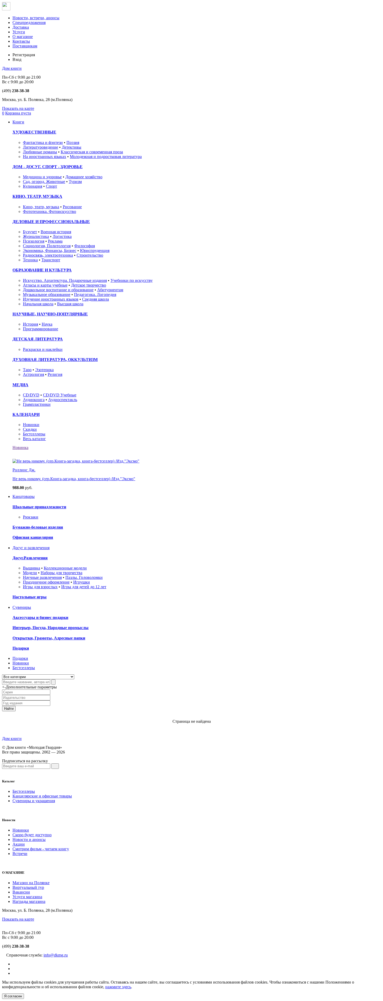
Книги (18, 122)
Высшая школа (70, 304)
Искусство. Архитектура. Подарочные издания (65, 280)
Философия (84, 246)
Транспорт (50, 260)
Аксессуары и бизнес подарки (40, 617)
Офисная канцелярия (33, 537)
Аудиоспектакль (62, 399)
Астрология (33, 374)
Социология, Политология (47, 246)
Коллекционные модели (65, 568)
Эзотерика (44, 370)
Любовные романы (40, 152)
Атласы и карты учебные (45, 285)
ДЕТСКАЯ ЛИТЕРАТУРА (38, 339)
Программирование (40, 329)
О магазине (23, 36)
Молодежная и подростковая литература (106, 156)
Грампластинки (37, 404)
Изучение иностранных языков (50, 299)
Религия (55, 374)
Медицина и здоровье (42, 177)
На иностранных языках (44, 156)
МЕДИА (20, 385)
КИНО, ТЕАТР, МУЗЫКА (37, 196)
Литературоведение (40, 147)
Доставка (21, 27)
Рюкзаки (30, 517)
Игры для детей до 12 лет (83, 587)
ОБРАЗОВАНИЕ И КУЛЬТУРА (42, 270)
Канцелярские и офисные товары (42, 796)
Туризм (75, 181)
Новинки (31, 424)
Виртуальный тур (28, 887)
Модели (30, 573)
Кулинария (32, 186)
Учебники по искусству (131, 280)
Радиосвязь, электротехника (48, 255)
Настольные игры (30, 597)
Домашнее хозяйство (83, 177)
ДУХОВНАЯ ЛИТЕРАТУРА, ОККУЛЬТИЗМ (55, 359)
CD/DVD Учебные (59, 395)
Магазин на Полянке (31, 882)
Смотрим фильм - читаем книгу (41, 849)
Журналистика (36, 236)
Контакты (21, 41)
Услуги (19, 32)
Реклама (55, 241)
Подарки (21, 648)
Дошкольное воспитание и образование (58, 290)
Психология (33, 241)
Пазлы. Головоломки (84, 577)
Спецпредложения (29, 22)
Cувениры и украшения (34, 801)
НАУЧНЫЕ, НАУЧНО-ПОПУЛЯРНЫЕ (50, 314)
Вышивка (31, 568)
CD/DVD (31, 395)
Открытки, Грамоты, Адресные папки (49, 638)
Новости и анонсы (29, 839)
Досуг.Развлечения (30, 558)
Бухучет (30, 232)
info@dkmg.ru (56, 955)
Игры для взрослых (40, 587)
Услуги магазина (27, 897)
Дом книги (12, 68)
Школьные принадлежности (39, 507)
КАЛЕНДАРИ (26, 414)
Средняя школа (95, 299)
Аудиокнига (34, 399)
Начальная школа (38, 304)
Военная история (56, 232)
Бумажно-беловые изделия (38, 527)
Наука (47, 324)
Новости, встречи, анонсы (36, 18)
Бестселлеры (34, 434)
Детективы (71, 147)
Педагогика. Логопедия (95, 294)
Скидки (30, 429)
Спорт (51, 186)
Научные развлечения (42, 577)
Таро (27, 370)
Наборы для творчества (61, 573)
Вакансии (21, 892)
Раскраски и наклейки (43, 349)
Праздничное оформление (46, 582)
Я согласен (13, 996)
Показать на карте (18, 108)
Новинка (20, 447)
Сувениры (22, 607)
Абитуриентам (110, 290)
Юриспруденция (94, 250)
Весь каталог (34, 438)
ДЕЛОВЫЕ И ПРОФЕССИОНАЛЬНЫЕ (51, 221)
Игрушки (81, 582)
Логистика (62, 236)
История (30, 324)
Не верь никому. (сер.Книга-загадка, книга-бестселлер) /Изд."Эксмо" (74, 479)
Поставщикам (25, 46)
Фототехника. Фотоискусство (49, 211)
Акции (19, 844)
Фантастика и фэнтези (43, 142)
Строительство (90, 255)
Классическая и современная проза (92, 152)
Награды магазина (29, 901)
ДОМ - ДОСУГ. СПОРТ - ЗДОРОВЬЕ (48, 166)
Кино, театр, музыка (41, 207)
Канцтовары (24, 496)
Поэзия (72, 142)
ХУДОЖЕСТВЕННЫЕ (34, 132)
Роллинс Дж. (24, 470)
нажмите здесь (118, 987)
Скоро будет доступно (32, 835)
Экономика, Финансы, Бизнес (49, 250)
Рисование (72, 207)
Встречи (20, 853)
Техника (30, 260)
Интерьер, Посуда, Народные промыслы (51, 627)
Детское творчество (88, 285)
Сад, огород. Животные (44, 181)
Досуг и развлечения (31, 548)
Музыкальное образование (46, 294)
